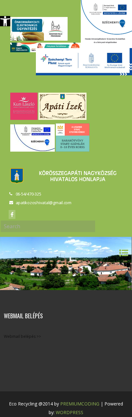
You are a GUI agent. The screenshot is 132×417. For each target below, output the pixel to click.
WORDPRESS (69, 412)
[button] (5, 21)
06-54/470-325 (28, 194)
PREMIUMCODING (79, 404)
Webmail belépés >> (22, 336)
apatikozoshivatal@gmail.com (43, 202)
